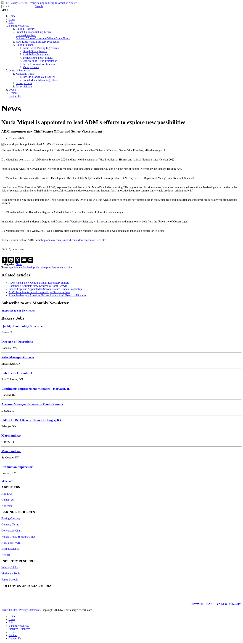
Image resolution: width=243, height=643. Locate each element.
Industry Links (24, 83)
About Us (6, 493)
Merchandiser (11, 435)
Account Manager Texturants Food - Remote (32, 404)
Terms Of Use (9, 609)
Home (12, 15)
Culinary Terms (10, 524)
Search (39, 6)
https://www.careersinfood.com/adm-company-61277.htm (73, 240)
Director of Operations (17, 341)
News (12, 19)
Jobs (11, 22)
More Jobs (7, 481)
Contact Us (15, 96)
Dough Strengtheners (35, 51)
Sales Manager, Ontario (17, 357)
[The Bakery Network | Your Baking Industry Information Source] (39, 2)
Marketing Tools (25, 73)
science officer (65, 267)
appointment (16, 267)
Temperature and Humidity (38, 57)
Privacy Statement (29, 609)
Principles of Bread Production (40, 60)
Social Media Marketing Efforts (40, 80)
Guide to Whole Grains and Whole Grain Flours (43, 38)
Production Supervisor (17, 467)
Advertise (6, 505)
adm (38, 267)
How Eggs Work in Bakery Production (37, 41)
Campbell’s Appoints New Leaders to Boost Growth (38, 285)
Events (12, 89)
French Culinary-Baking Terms (33, 31)
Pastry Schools (24, 86)
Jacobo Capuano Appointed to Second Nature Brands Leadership (45, 289)
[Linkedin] (228, 597)
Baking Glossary (25, 28)
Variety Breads (31, 67)
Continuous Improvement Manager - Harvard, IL (35, 388)
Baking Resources (19, 25)
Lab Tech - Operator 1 (16, 373)
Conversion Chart (26, 35)
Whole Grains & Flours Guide (18, 536)
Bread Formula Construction (39, 64)
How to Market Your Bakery (39, 76)
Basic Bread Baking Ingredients (41, 48)
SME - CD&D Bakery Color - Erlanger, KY (31, 420)
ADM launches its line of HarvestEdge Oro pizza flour (39, 292)
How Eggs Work (10, 542)
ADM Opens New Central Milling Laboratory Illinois (39, 282)
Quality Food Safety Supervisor (23, 326)
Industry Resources (19, 70)
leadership (29, 267)
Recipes (13, 92)
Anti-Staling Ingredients (36, 54)
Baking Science (24, 44)
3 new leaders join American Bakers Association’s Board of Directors (47, 295)
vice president (49, 267)
